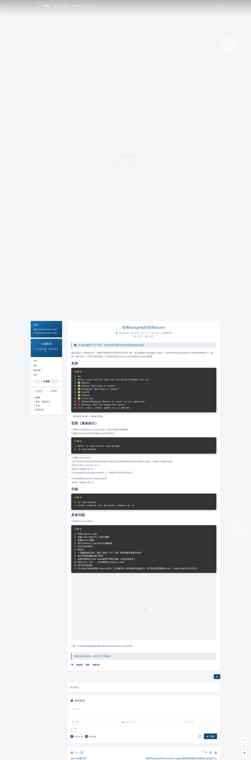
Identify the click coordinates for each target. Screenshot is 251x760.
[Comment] (244, 739)
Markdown (78, 736)
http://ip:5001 (97, 472)
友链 (35, 375)
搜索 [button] (47, 381)
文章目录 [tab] (39, 391)
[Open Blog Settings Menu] (244, 752)
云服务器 (79, 665)
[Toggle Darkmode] (244, 746)
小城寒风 (46, 5)
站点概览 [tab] (53, 391)
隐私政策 (37, 370)
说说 (35, 365)
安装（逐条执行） (44, 401)
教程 (87, 665)
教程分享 (168, 333)
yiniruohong (124, 333)
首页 (35, 360)
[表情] (200, 736)
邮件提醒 (92, 736)
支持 (38, 397)
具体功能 (40, 409)
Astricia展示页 (78, 758)
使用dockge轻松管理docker (143, 327)
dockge (150, 352)
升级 (38, 405)
